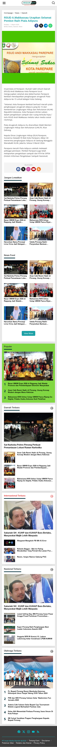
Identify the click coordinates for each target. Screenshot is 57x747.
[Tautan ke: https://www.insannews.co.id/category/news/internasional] (51, 496)
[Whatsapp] (50, 26)
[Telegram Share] (46, 26)
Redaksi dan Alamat (23, 743)
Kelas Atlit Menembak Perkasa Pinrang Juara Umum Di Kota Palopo (30, 712)
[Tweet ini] (41, 26)
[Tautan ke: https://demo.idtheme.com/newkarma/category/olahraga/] (51, 651)
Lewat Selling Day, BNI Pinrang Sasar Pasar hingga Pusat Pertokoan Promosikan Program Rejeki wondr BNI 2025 (35, 615)
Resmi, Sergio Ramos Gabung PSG (31, 557)
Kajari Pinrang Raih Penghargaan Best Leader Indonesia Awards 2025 (33, 628)
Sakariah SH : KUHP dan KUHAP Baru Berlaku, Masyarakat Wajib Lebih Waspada (27, 534)
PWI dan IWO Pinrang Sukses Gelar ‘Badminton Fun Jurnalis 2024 (29, 699)
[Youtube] (33, 169)
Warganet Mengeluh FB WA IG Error (32, 541)
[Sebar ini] (36, 26)
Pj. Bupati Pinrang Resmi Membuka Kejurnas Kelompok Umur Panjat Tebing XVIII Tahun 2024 (27, 692)
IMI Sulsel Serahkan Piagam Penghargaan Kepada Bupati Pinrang (28, 719)
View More (28, 333)
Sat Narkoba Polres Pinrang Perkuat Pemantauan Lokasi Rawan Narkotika (15, 199)
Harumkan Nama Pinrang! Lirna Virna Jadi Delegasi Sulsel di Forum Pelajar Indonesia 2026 (14, 243)
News (20, 26)
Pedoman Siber (8, 743)
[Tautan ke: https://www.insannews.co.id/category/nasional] (51, 569)
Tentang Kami (34, 741)
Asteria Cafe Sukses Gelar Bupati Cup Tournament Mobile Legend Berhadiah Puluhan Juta (28, 706)
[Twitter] (23, 169)
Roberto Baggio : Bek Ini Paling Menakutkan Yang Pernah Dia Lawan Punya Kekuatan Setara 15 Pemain (35, 550)
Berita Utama (8, 26)
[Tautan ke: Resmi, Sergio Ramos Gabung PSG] (9, 559)
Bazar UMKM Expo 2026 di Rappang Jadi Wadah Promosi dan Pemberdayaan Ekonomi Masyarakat (15, 221)
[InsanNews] (29, 3)
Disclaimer (46, 741)
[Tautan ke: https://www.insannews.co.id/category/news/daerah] (51, 408)
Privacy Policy (39, 743)
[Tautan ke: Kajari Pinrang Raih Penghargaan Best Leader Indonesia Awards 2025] (9, 629)
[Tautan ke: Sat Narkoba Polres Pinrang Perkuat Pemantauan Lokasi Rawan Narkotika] (28, 427)
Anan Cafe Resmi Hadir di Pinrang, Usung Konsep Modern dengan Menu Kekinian (40, 199)
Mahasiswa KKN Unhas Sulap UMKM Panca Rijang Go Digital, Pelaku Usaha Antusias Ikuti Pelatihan (41, 221)
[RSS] (39, 169)
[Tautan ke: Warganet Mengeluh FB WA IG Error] (9, 542)
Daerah (15, 26)
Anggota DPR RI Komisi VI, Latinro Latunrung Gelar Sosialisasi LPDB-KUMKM (34, 638)
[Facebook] (18, 169)
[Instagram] (28, 169)
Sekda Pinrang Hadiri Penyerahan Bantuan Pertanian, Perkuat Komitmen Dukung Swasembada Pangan (38, 243)
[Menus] (4, 3)
